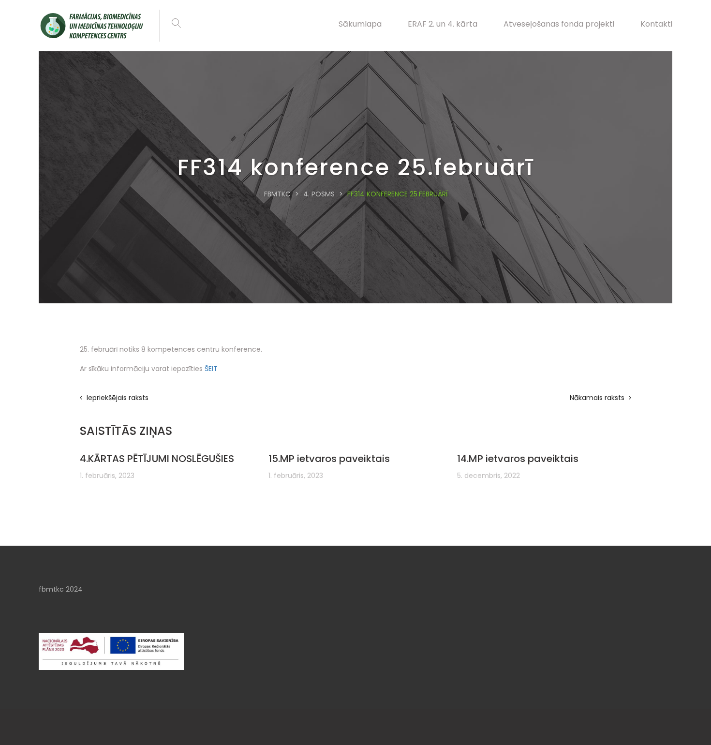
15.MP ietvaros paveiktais (329, 458)
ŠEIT (211, 368)
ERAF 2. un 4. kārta (442, 24)
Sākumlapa (360, 24)
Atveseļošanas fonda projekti (559, 24)
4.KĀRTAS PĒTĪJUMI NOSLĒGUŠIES (157, 458)
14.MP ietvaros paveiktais (517, 458)
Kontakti (656, 24)
